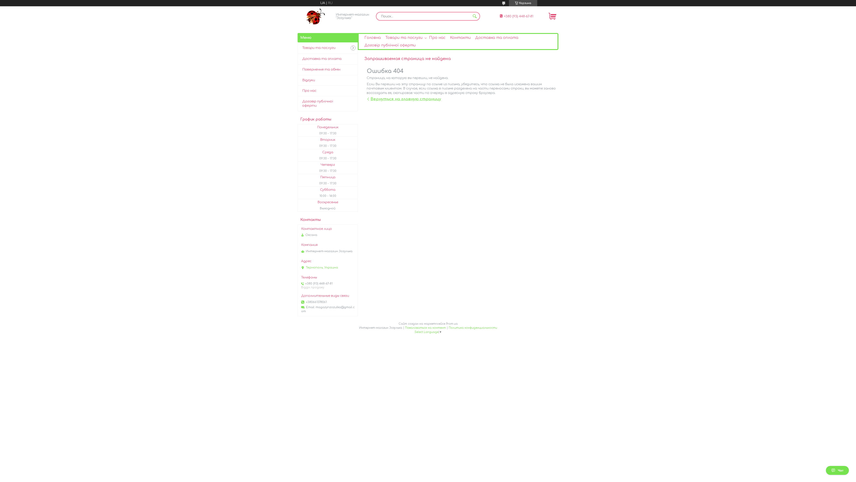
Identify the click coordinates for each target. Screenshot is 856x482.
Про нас (437, 38)
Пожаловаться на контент (425, 327)
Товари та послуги (403, 38)
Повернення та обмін (321, 69)
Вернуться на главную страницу (405, 99)
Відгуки (308, 80)
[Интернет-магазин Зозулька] (315, 16)
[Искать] (474, 16)
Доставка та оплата (496, 38)
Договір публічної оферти (390, 45)
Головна (372, 38)
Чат (841, 470)
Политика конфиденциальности (473, 327)
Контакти (460, 38)
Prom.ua (452, 323)
